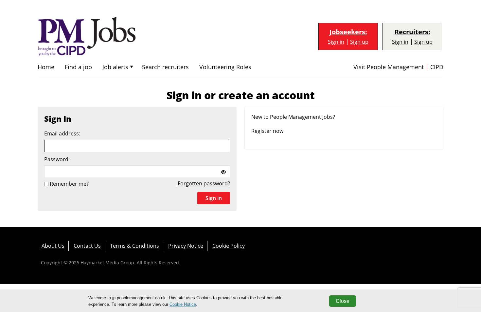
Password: (57, 159)
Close (342, 301)
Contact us (87, 245)
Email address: (62, 133)
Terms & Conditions (134, 245)
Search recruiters (165, 67)
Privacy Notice (185, 245)
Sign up (359, 42)
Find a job (78, 67)
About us (53, 245)
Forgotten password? (204, 183)
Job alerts (115, 67)
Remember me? (69, 183)
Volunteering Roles (225, 67)
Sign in (336, 42)
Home (46, 67)
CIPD (436, 67)
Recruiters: (412, 32)
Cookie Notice (182, 304)
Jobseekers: (348, 32)
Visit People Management (388, 67)
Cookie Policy (228, 245)
